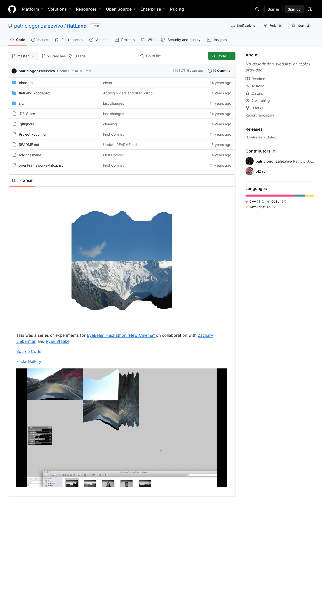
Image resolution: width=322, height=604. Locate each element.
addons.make (30, 155)
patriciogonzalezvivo (38, 26)
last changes (113, 103)
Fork (275, 25)
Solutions (57, 9)
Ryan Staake (57, 341)
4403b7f (178, 70)
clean (107, 83)
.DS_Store (27, 113)
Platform (30, 9)
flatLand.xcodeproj (34, 93)
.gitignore (26, 124)
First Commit (113, 134)
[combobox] (174, 56)
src (21, 103)
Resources (86, 9)
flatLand (77, 26)
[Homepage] (12, 9)
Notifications (246, 25)
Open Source (119, 9)
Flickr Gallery (28, 361)
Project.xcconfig (32, 134)
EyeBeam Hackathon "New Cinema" (121, 335)
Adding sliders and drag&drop (128, 93)
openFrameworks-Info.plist (41, 165)
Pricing (177, 9)
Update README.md (74, 71)
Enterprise (151, 9)
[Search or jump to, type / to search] (257, 9)
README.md (29, 144)
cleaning (110, 124)
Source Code (28, 351)
